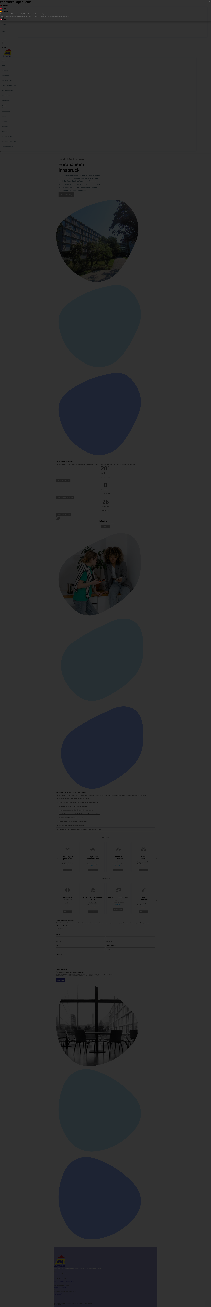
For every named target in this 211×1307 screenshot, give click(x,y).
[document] (105, 653)
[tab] (105, 6)
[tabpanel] (105, 15)
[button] (209, 2)
